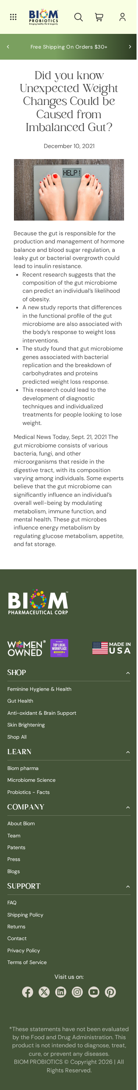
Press (13, 874)
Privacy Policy (23, 965)
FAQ (12, 918)
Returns (16, 942)
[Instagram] (75, 1007)
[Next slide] (126, 47)
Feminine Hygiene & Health (39, 704)
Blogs (13, 886)
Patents (16, 862)
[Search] (74, 16)
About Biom (21, 839)
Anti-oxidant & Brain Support (41, 728)
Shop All (16, 752)
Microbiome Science (31, 795)
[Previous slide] (8, 47)
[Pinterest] (108, 1007)
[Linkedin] (58, 1007)
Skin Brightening (26, 740)
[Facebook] (25, 1007)
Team (13, 850)
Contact (16, 953)
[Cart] (95, 16)
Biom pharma (23, 783)
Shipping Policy (25, 929)
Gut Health (20, 716)
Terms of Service (27, 977)
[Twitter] (42, 1007)
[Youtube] (92, 1007)
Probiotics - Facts (28, 807)
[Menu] (13, 17)
